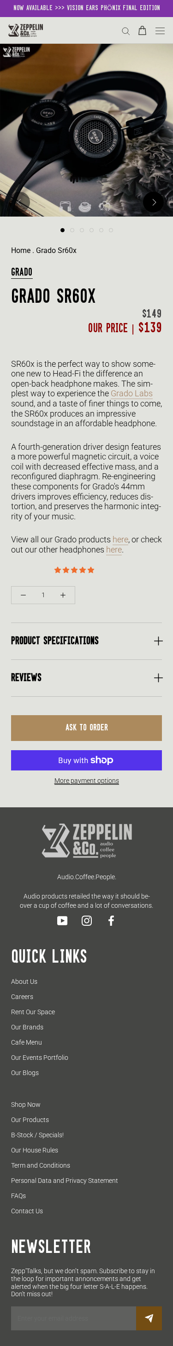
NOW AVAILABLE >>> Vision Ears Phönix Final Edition (86, 8)
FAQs (18, 1195)
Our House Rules (34, 1150)
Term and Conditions (40, 1165)
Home (20, 250)
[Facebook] (111, 921)
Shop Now (26, 1104)
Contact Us (27, 1211)
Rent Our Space (33, 1012)
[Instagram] (87, 921)
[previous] (19, 202)
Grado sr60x (56, 250)
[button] (74, 570)
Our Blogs (25, 1072)
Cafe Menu (26, 1042)
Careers (22, 996)
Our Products (30, 1119)
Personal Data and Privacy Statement (64, 1180)
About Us (24, 981)
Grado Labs (132, 393)
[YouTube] (62, 921)
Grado (22, 272)
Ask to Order (87, 728)
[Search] (126, 31)
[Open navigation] (160, 30)
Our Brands (27, 1027)
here (120, 539)
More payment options (86, 780)
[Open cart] (142, 30)
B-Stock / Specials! (37, 1135)
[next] (153, 202)
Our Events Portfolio (39, 1057)
